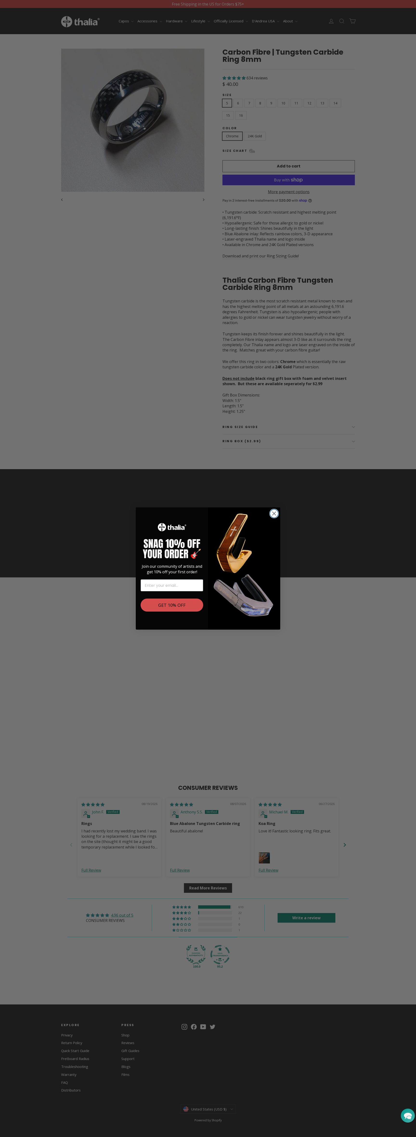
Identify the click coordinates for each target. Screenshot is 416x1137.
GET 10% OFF (172, 605)
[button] (408, 1116)
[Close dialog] (274, 513)
